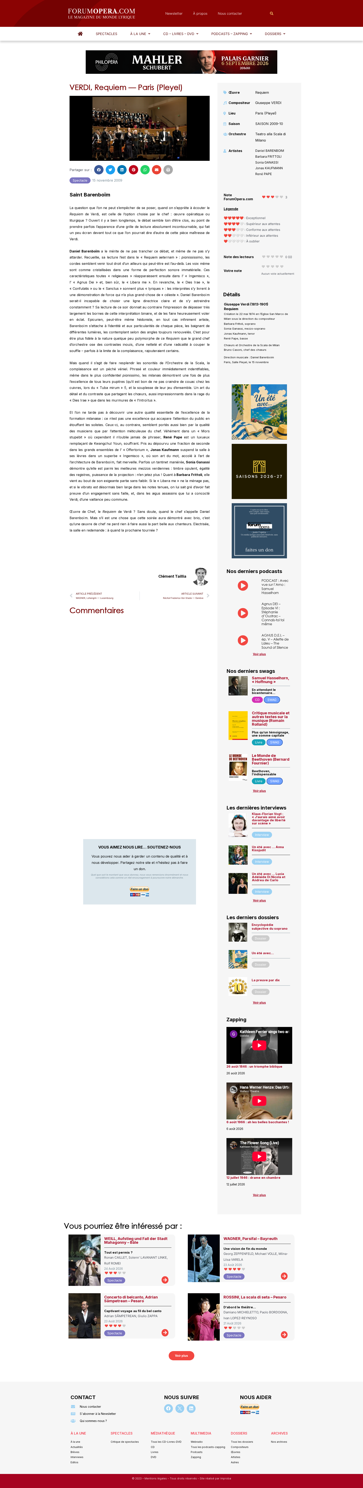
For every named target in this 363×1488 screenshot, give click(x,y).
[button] (140, 34)
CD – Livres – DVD (178, 34)
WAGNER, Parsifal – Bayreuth (251, 1238)
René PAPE (263, 174)
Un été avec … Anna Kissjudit (268, 848)
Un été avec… (263, 953)
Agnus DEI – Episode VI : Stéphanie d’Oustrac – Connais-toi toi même (273, 614)
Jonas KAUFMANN (269, 168)
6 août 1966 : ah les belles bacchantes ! (257, 1122)
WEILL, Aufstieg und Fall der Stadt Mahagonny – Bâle (135, 1240)
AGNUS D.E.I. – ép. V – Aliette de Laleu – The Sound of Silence (275, 641)
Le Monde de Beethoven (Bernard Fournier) (270, 759)
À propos (200, 13)
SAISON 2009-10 (269, 124)
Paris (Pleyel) (265, 113)
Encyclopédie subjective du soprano (270, 926)
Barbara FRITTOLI (268, 157)
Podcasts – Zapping (229, 34)
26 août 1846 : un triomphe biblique (254, 1066)
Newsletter (174, 13)
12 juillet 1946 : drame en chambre (253, 1178)
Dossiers (273, 34)
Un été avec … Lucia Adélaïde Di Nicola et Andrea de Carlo (268, 877)
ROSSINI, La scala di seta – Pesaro (255, 1297)
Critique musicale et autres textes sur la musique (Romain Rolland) (270, 718)
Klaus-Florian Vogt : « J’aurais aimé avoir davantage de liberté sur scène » (268, 818)
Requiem (262, 92)
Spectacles (106, 34)
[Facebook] (168, 1408)
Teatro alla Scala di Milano (270, 137)
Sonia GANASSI (266, 162)
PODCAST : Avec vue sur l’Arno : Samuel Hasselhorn (275, 586)
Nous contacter (230, 13)
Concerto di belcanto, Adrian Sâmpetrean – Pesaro (131, 1299)
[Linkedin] (191, 1408)
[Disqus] (140, 671)
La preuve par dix (266, 980)
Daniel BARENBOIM (269, 151)
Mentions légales (156, 1478)
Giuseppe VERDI (268, 103)
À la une (138, 34)
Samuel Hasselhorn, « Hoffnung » (270, 680)
